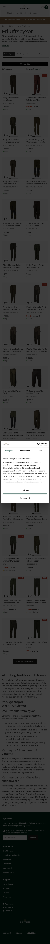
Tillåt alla (25, 490)
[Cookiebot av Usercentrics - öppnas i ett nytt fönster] (37, 444)
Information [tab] (25, 451)
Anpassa (23, 498)
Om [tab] (41, 451)
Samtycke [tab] (9, 451)
